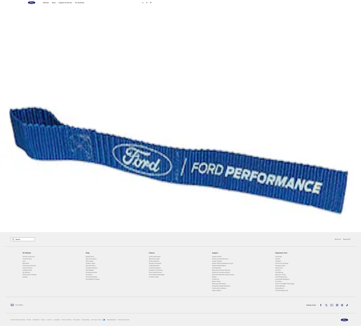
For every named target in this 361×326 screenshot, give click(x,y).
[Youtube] (331, 305)
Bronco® (338, 239)
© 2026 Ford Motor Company (18, 319)
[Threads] (342, 305)
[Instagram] (337, 305)
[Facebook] (321, 305)
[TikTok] (347, 305)
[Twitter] (326, 305)
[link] (29, 319)
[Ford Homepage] (344, 320)
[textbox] (22, 239)
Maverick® (346, 239)
